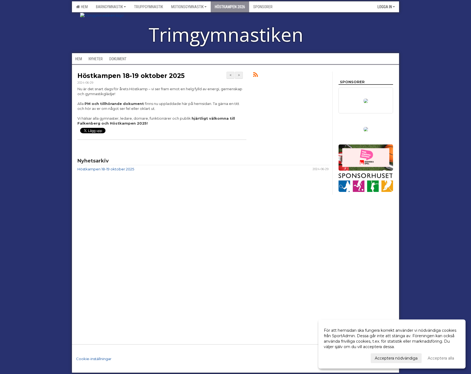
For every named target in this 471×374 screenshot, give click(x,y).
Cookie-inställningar (93, 359)
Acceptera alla (441, 358)
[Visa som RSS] (255, 75)
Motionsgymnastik (187, 7)
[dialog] (392, 344)
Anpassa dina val (339, 357)
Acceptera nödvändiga (396, 358)
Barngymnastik (109, 7)
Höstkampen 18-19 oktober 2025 (131, 76)
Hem (83, 7)
